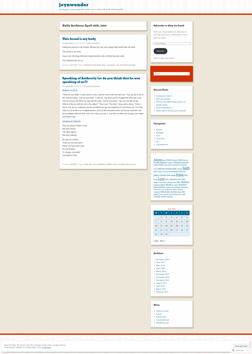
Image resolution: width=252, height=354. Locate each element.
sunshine (166, 194)
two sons (133, 164)
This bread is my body (79, 39)
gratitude (159, 133)
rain (163, 189)
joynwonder (73, 4)
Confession (183, 164)
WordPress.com (162, 323)
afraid (164, 160)
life (157, 141)
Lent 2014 (73, 65)
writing (163, 196)
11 (177, 221)
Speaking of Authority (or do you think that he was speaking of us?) (101, 80)
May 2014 (160, 265)
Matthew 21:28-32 (70, 90)
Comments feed (162, 320)
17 (171, 226)
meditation (157, 184)
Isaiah (173, 175)
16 (166, 226)
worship (157, 196)
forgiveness (173, 171)
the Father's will (123, 164)
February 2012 (162, 292)
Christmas (177, 162)
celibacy (170, 162)
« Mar (156, 241)
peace (156, 187)
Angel (169, 160)
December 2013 (162, 274)
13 (187, 221)
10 (171, 221)
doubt (174, 169)
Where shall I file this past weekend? (171, 111)
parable (109, 164)
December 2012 (162, 280)
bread (99, 65)
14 (156, 226)
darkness (161, 168)
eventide (179, 168)
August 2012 (161, 283)
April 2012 (160, 286)
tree (180, 194)
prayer (177, 187)
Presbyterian (184, 187)
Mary (179, 182)
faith (90, 164)
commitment (176, 164)
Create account (162, 311)
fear (155, 171)
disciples (168, 169)
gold (184, 171)
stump (161, 194)
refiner (175, 189)
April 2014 (160, 268)
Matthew (185, 182)
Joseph (156, 179)
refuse (115, 164)
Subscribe (160, 51)
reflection (180, 189)
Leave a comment (93, 43)
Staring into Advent (164, 96)
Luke (160, 182)
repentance (157, 191)
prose (155, 189)
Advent (159, 130)
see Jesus (173, 192)
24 (171, 230)
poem (172, 187)
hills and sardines (163, 99)
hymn (168, 175)
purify (159, 189)
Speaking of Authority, (71, 121)
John (186, 175)
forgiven (165, 171)
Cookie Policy (46, 347)
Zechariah (170, 196)
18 (177, 226)
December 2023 (162, 259)
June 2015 (160, 262)
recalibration (168, 189)
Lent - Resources (171, 179)
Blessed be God (90, 65)
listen (183, 179)
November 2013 (163, 277)
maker (165, 182)
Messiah (169, 185)
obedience (102, 164)
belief (86, 164)
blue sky (185, 160)
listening (156, 182)
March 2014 (161, 271)
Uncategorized (162, 144)
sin (183, 191)
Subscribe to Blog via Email (169, 25)
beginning (175, 160)
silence (179, 191)
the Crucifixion (173, 194)
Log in (159, 314)
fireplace (159, 171)
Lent (117, 65)
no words (175, 184)
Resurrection (165, 192)
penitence (161, 187)
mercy (163, 185)
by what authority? (160, 162)
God (180, 171)
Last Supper (111, 65)
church (160, 165)
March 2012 (161, 289)
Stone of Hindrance (164, 108)
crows (155, 168)
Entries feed (161, 317)
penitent (168, 187)
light (179, 179)
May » (162, 241)
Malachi (169, 182)
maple (174, 182)
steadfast (156, 194)
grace (156, 175)
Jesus (104, 65)
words (183, 194)
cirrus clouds (168, 164)
